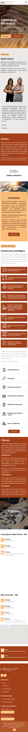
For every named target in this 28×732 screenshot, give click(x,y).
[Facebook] (2, 675)
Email (6, 649)
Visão (4, 125)
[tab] (14, 103)
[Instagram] (5, 675)
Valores (5, 128)
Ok (14, 729)
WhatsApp (7, 539)
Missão (5, 103)
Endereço (7, 552)
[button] (26, 2)
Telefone (7, 612)
